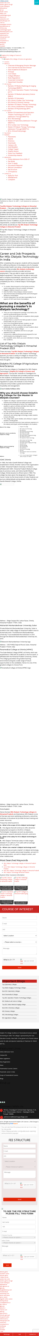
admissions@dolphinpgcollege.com (16, 1117)
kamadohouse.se (5, 26)
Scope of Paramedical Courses (9, 1075)
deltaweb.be (3, 8)
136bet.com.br (4, 1)
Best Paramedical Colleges (10, 994)
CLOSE (36, 2)
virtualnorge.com (5, 21)
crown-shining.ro (5, 6)
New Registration (5, 1062)
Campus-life (3, 1055)
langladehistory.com (6, 1290)
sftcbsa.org (3, 28)
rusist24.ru (3, 39)
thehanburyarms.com (6, 31)
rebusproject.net (5, 37)
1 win (1, 1331)
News (1, 1065)
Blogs (8, 194)
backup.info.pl (4, 1301)
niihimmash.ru (4, 35)
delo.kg (2, 1311)
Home (2, 194)
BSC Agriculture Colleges (9, 1018)
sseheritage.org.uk (5, 15)
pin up (2, 10)
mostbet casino (4, 1273)
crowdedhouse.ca (5, 1302)
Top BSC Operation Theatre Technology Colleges (16, 998)
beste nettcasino (5, 1295)
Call (20, 1334)
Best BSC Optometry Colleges (11, 991)
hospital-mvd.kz (4, 1317)
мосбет (2, 44)
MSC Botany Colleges (8, 1011)
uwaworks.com (4, 19)
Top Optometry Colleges (9, 984)
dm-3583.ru (3, 1304)
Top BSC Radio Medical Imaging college (14, 1004)
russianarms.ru (4, 40)
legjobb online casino (6, 1299)
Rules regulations (5, 1058)
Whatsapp (7, 1334)
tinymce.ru (3, 17)
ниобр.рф (3, 42)
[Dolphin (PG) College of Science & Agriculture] (12, 56)
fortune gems (4, 1275)
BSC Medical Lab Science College (12, 1001)
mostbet (2, 46)
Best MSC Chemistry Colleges (11, 1008)
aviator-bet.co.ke (5, 3)
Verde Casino (4, 12)
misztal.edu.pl (4, 1292)
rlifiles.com (3, 13)
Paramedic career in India (7, 1072)
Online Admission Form (7, 1052)
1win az (2, 22)
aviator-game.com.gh (6, 4)
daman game (4, 1272)
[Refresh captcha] (21, 962)
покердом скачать (5, 24)
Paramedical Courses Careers (8, 1068)
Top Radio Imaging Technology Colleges (14, 988)
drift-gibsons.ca (4, 1286)
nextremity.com (4, 1293)
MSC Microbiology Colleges (10, 1014)
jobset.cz (2, 1308)
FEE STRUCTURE (10, 53)
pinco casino (3, 1297)
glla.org (2, 1288)
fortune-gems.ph (5, 1315)
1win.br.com (3, 1310)
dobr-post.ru (3, 1313)
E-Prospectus (22, 53)
